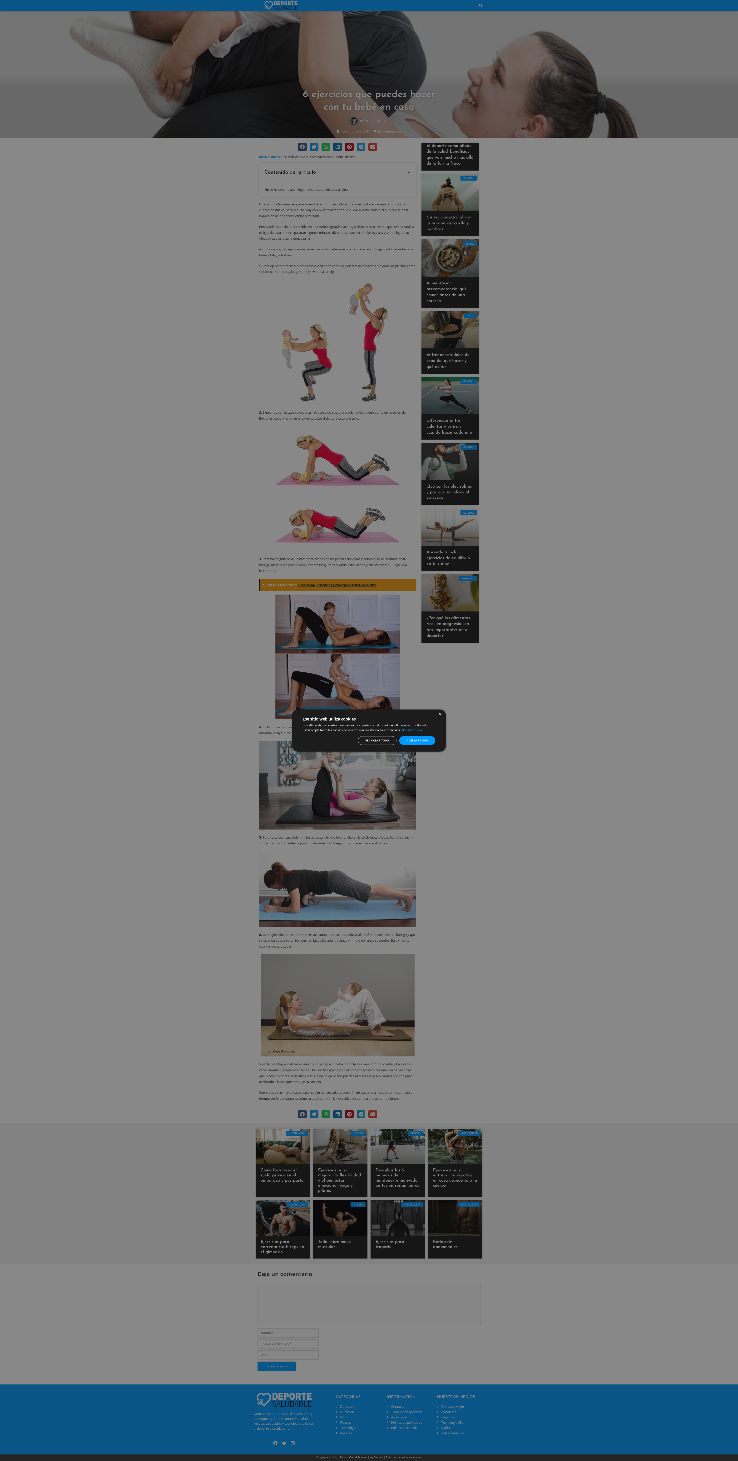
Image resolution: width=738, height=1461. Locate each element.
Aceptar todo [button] (417, 740)
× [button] (439, 714)
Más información (412, 730)
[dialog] (369, 731)
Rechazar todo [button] (377, 740)
